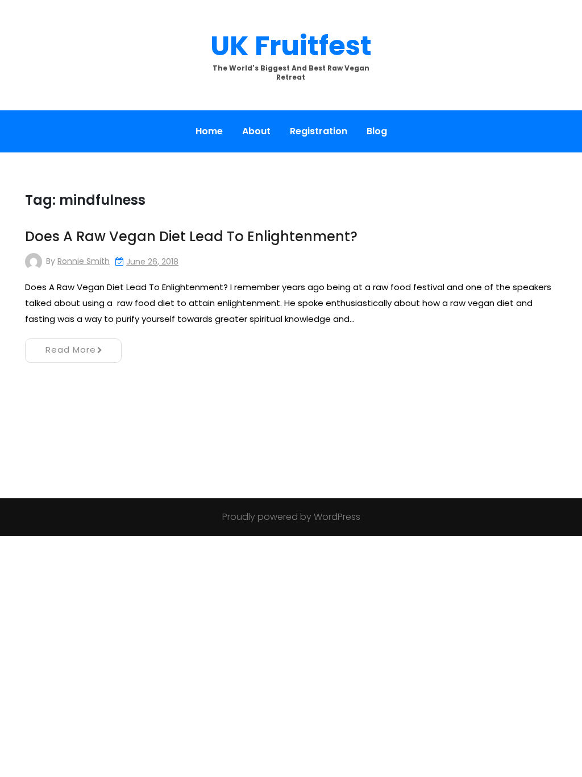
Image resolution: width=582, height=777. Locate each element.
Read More (70, 350)
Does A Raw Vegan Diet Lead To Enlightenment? (191, 236)
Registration (318, 131)
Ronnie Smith (83, 261)
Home (209, 131)
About (256, 131)
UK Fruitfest (291, 46)
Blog (377, 131)
